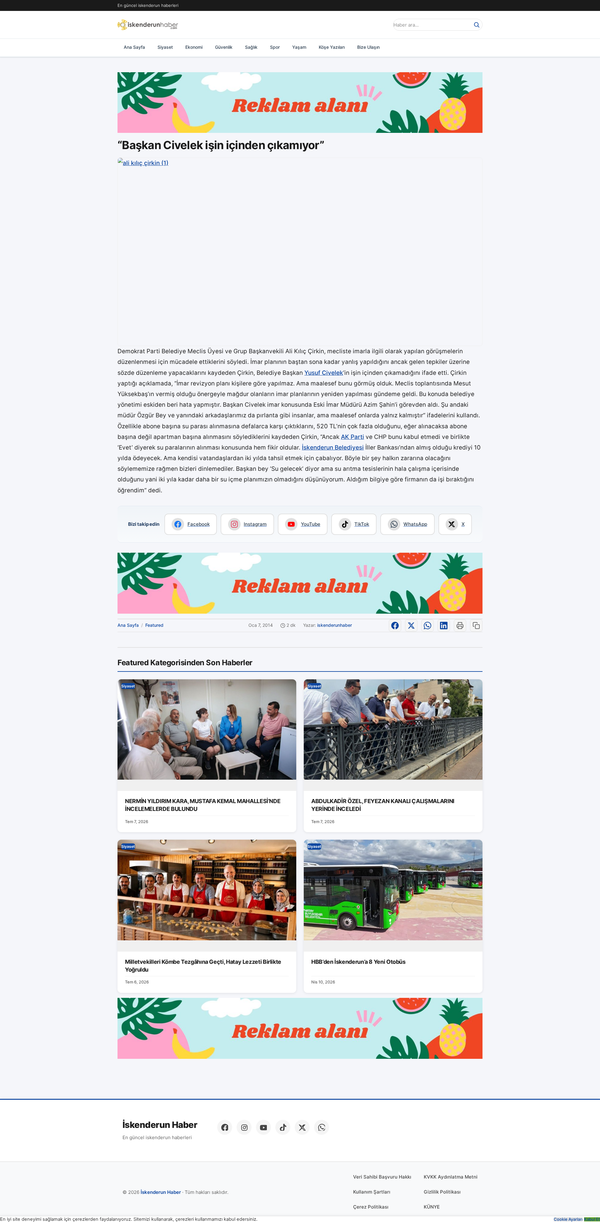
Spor (275, 47)
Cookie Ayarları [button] (568, 1219)
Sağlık (251, 47)
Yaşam (299, 47)
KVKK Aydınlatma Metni (451, 1177)
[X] (302, 1127)
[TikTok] (282, 1127)
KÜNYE (432, 1207)
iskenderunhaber (334, 625)
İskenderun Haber (159, 1125)
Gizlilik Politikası (442, 1192)
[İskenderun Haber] (148, 24)
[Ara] (476, 24)
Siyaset (165, 47)
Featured (154, 625)
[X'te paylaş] (411, 625)
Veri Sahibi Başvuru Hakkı (382, 1177)
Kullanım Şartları (371, 1192)
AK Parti (352, 436)
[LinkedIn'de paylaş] (444, 625)
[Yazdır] (460, 625)
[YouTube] (263, 1127)
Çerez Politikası (370, 1207)
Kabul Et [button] (592, 1219)
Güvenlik (223, 47)
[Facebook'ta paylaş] (395, 625)
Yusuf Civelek (323, 372)
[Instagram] (244, 1127)
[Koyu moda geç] (382, 25)
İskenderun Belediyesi (333, 447)
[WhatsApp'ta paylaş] (427, 625)
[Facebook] (224, 1127)
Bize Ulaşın (368, 47)
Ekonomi (193, 47)
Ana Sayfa (134, 47)
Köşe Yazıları (332, 47)
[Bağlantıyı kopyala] (476, 625)
